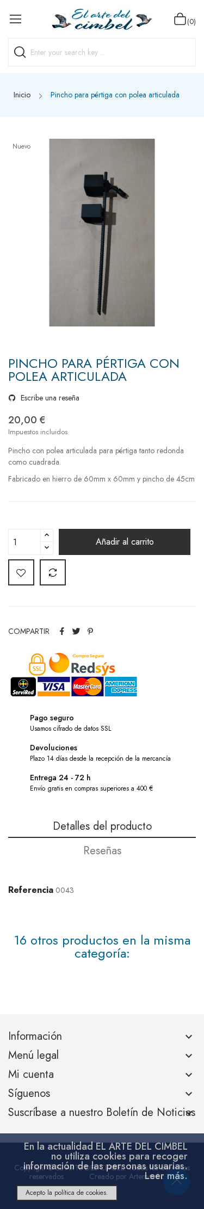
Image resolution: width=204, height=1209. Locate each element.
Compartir (62, 631)
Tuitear (76, 631)
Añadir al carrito (125, 541)
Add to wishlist (21, 572)
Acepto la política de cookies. (67, 1193)
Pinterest (90, 631)
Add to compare (53, 572)
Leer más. (166, 1176)
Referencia (30, 890)
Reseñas (102, 851)
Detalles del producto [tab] (102, 826)
